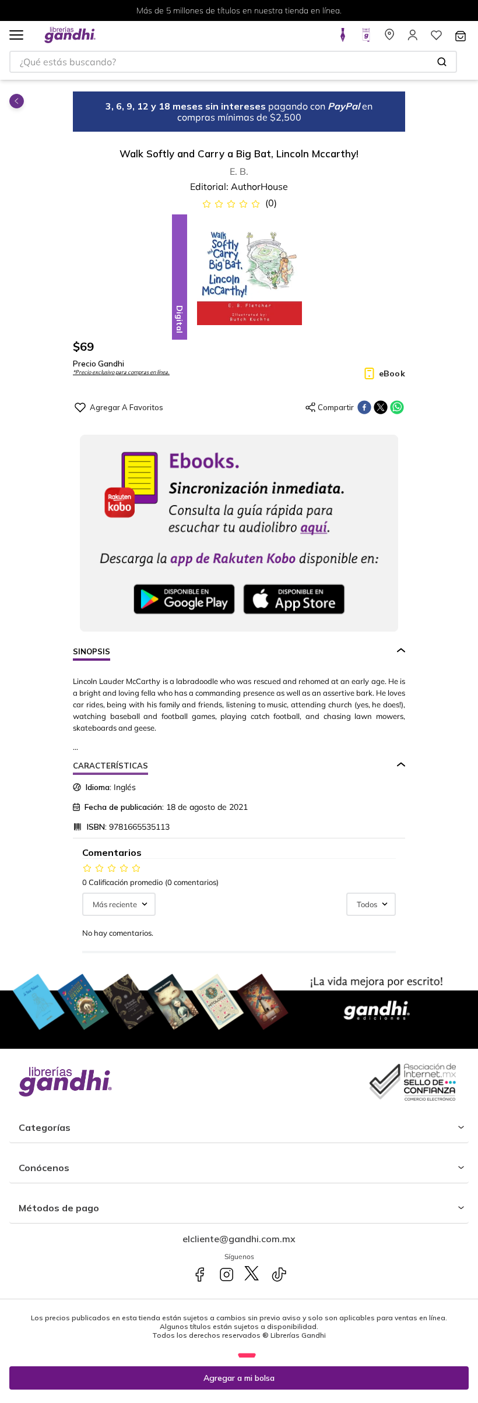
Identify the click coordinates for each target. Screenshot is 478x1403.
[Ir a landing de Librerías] (389, 38)
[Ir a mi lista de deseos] (436, 38)
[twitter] (381, 407)
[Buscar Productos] (442, 62)
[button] (16, 36)
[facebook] (364, 407)
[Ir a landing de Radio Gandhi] (366, 38)
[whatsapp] (397, 407)
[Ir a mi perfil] (413, 38)
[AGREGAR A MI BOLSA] (239, 1378)
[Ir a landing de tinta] (343, 38)
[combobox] (233, 62)
